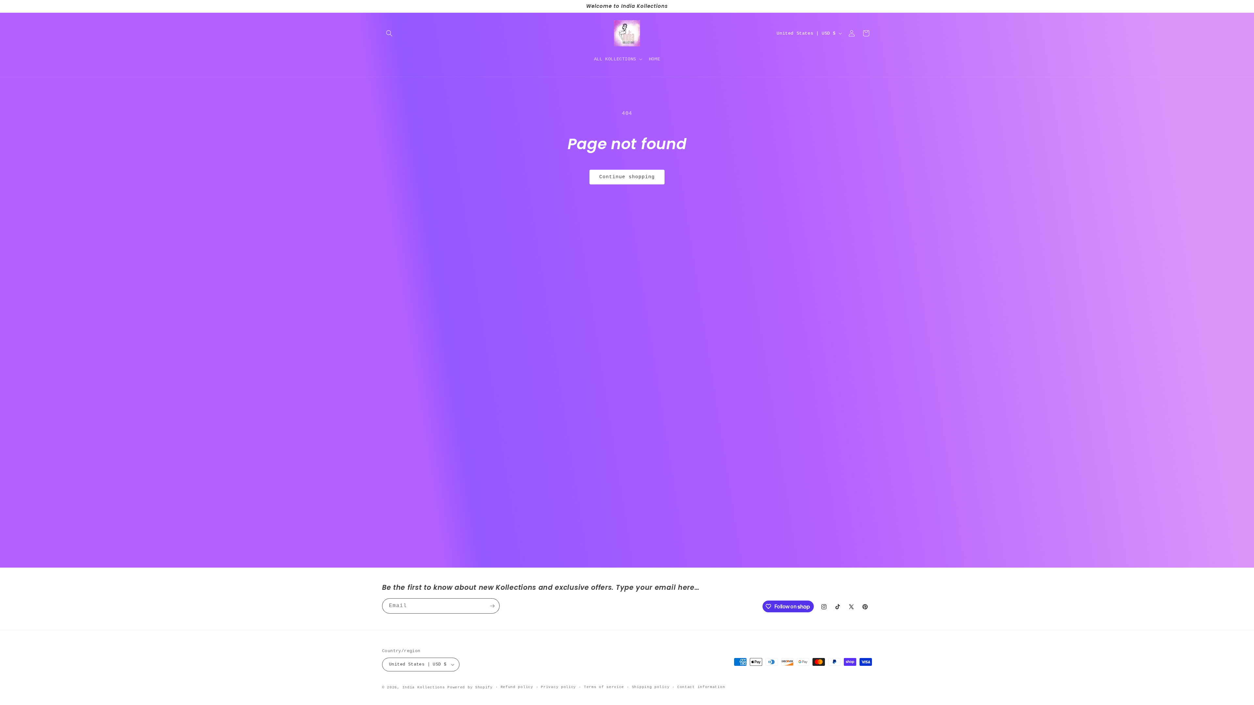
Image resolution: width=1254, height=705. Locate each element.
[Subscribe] (492, 606)
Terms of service (604, 687)
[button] (389, 33)
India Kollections (423, 687)
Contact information (701, 687)
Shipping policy (651, 687)
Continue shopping (627, 177)
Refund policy (517, 687)
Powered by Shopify (470, 687)
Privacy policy (558, 687)
